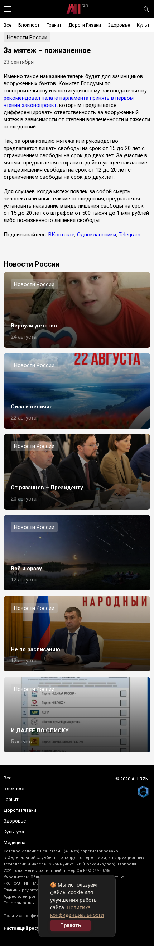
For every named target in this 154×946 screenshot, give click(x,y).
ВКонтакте (61, 234)
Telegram (129, 234)
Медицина (14, 842)
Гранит (54, 25)
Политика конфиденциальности (36, 916)
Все (7, 25)
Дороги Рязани (84, 25)
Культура (14, 831)
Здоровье (119, 25)
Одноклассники (96, 234)
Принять (70, 925)
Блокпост (29, 25)
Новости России (27, 37)
